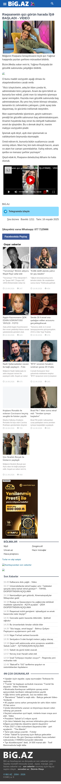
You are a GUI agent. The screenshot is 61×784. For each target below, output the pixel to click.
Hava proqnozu (11, 554)
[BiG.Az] (21, 3)
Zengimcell (37, 546)
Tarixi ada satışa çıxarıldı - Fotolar (20, 732)
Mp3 (6, 546)
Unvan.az (8, 550)
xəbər (19, 64)
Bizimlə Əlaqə (37, 769)
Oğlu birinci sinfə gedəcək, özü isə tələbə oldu (26, 694)
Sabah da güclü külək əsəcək (23, 650)
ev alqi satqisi (14, 559)
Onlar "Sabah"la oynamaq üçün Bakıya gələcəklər (28, 734)
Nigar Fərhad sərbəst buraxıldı (24, 635)
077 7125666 (41, 229)
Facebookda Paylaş (16, 236)
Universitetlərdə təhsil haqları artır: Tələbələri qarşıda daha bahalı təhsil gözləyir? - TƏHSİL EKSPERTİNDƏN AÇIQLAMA (28, 589)
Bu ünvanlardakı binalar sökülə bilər (26, 624)
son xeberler (29, 766)
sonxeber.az (23, 769)
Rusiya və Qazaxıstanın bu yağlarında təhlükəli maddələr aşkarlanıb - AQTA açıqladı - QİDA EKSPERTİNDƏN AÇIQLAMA (29, 604)
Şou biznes (13, 219)
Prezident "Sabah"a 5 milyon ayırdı (21, 718)
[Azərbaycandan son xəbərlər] (17, 565)
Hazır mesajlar (39, 550)
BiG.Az (6, 204)
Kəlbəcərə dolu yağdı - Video (23, 582)
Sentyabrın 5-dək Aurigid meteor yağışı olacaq (31, 639)
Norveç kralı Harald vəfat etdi (23, 654)
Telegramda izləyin (19, 211)
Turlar (5, 559)
